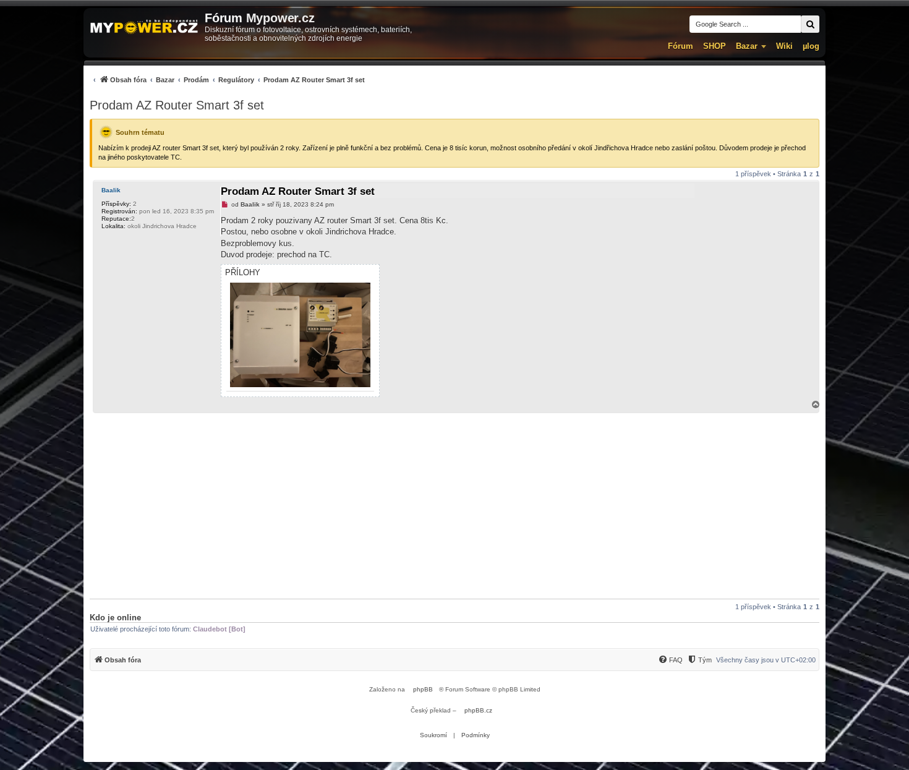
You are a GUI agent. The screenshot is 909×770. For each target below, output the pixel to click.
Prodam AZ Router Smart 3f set (177, 105)
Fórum (680, 46)
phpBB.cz (478, 710)
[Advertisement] (454, 505)
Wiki (784, 46)
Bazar (747, 46)
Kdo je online (115, 617)
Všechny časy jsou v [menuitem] (766, 660)
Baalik (111, 190)
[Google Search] (810, 24)
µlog (811, 46)
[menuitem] (227, 79)
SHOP (714, 46)
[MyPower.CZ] (144, 27)
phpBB (423, 689)
